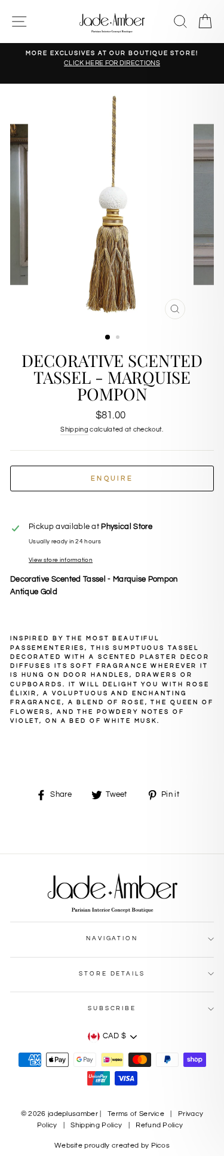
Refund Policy (159, 1125)
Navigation (112, 938)
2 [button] (119, 338)
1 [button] (108, 338)
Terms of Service (136, 1114)
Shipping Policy (96, 1125)
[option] (112, 59)
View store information (61, 560)
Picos (160, 1145)
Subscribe (112, 1008)
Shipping (74, 429)
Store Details (112, 974)
